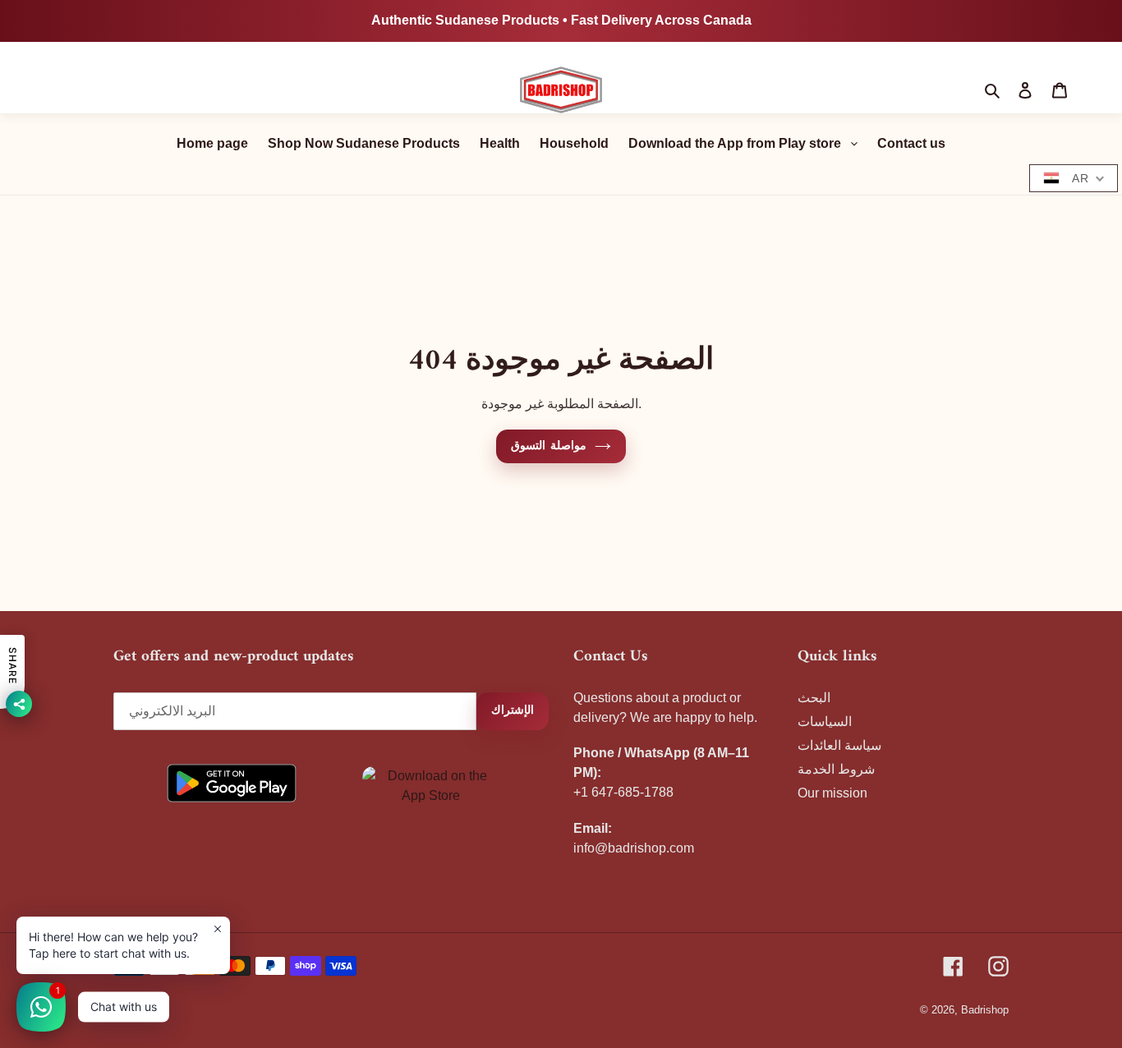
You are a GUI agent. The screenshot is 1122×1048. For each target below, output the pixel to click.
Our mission (832, 793)
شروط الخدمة (836, 769)
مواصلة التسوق (548, 446)
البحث (814, 698)
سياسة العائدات (839, 745)
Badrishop (985, 1010)
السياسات (825, 722)
